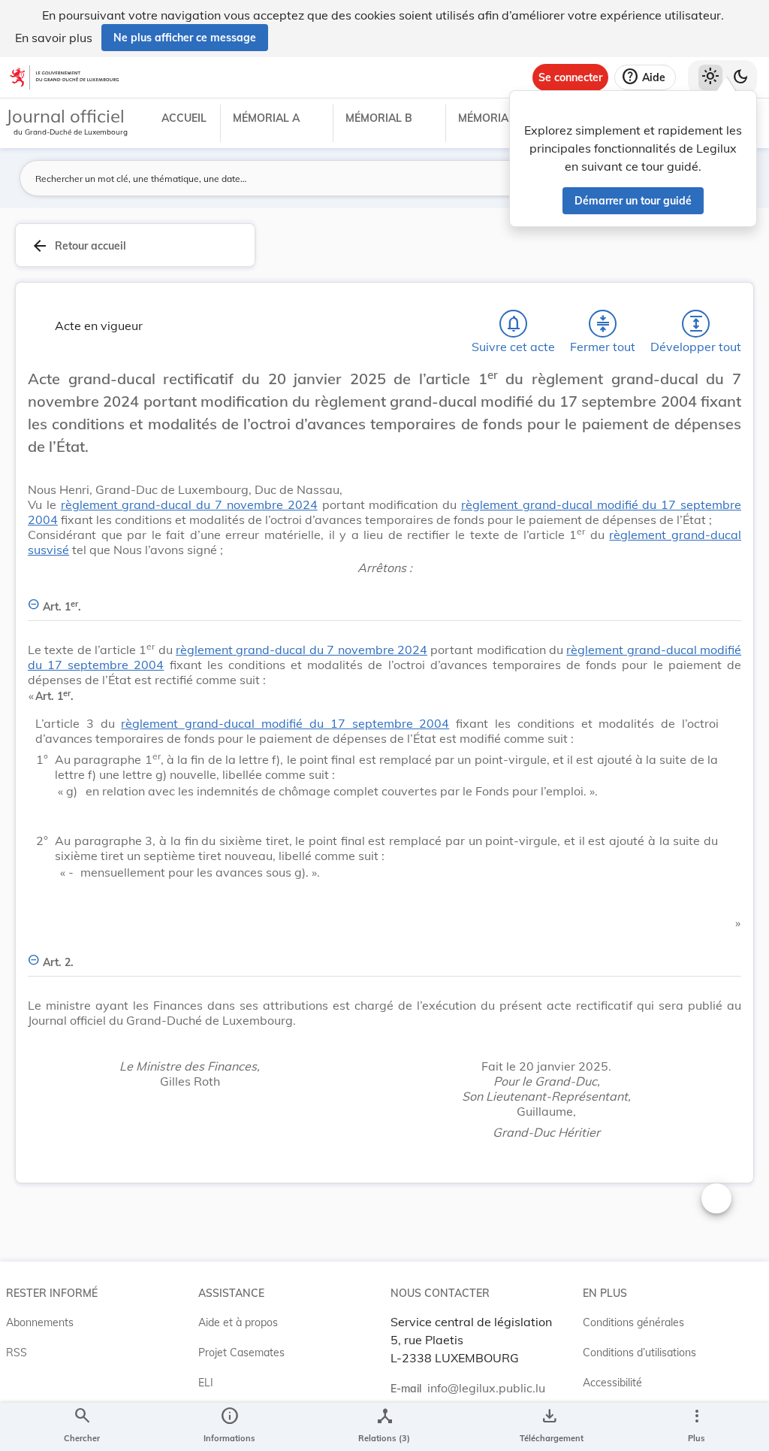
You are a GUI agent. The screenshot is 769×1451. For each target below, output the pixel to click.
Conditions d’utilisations (639, 1352)
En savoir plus (53, 37)
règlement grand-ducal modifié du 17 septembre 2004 (285, 723)
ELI (205, 1382)
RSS (16, 1352)
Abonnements (40, 1322)
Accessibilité (612, 1382)
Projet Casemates (241, 1352)
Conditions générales (633, 1322)
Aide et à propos (238, 1322)
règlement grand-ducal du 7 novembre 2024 (189, 504)
